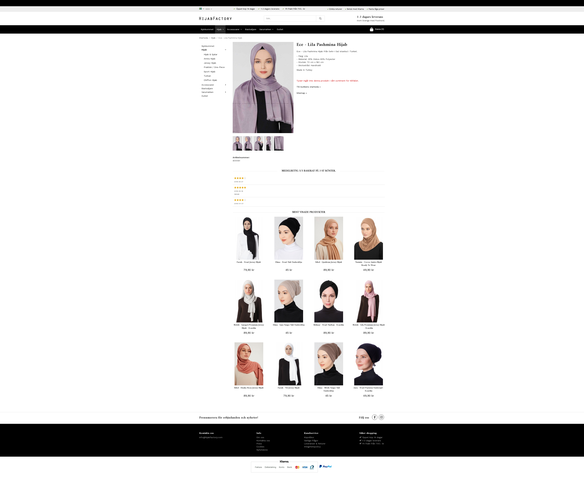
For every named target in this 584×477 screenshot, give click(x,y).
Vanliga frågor (311, 440)
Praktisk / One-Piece (214, 67)
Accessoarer (233, 29)
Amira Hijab (209, 58)
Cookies (260, 446)
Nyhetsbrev (262, 450)
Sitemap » (302, 93)
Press (259, 443)
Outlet (280, 29)
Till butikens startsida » (309, 87)
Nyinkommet (207, 29)
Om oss (260, 437)
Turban (207, 76)
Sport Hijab (209, 71)
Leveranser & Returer (314, 443)
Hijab (219, 29)
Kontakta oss (263, 440)
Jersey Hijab (210, 63)
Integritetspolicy (312, 446)
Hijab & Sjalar (210, 54)
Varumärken (265, 29)
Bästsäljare (250, 29)
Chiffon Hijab (210, 80)
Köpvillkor (309, 437)
